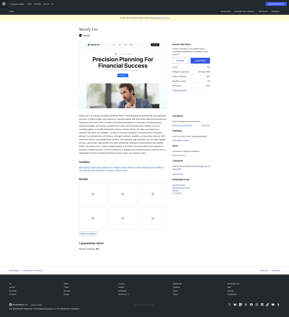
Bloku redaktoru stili (104, 167)
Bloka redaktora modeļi (88, 167)
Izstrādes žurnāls (178, 185)
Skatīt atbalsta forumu (180, 140)
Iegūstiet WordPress (276, 4)
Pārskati (180, 60)
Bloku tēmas (100, 170)
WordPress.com (233, 284)
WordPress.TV (123, 294)
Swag (176, 294)
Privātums (12, 294)
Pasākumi (176, 287)
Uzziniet (121, 284)
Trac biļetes (176, 193)
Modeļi (66, 294)
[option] (93, 194)
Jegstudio (86, 35)
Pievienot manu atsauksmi (182, 125)
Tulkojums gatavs (121, 170)
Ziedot (175, 291)
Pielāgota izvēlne (148, 167)
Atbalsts (121, 287)
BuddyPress (232, 294)
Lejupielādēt (200, 60)
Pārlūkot (175, 190)
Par (10, 284)
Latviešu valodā (36, 305)
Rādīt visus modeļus (88, 234)
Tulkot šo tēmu (177, 174)
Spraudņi (67, 291)
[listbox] (123, 206)
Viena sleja (110, 170)
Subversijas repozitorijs (181, 188)
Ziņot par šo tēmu (178, 155)
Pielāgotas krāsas (119, 167)
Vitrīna (66, 284)
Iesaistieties (177, 284)
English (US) (203, 166)
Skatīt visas (206, 125)
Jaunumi (12, 287)
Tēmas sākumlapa (179, 90)
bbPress (231, 291)
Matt (229, 287)
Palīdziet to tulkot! (162, 18)
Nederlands (176, 169)
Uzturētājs (13, 291)
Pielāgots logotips (134, 167)
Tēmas (11, 11)
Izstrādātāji (122, 291)
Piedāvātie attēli (89, 170)
